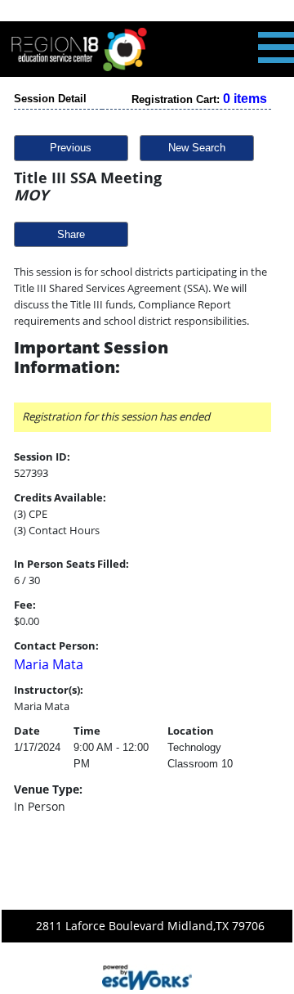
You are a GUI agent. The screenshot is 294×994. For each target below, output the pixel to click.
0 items (245, 99)
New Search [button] (196, 148)
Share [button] (71, 234)
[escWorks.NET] (147, 975)
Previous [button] (70, 148)
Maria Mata (48, 664)
